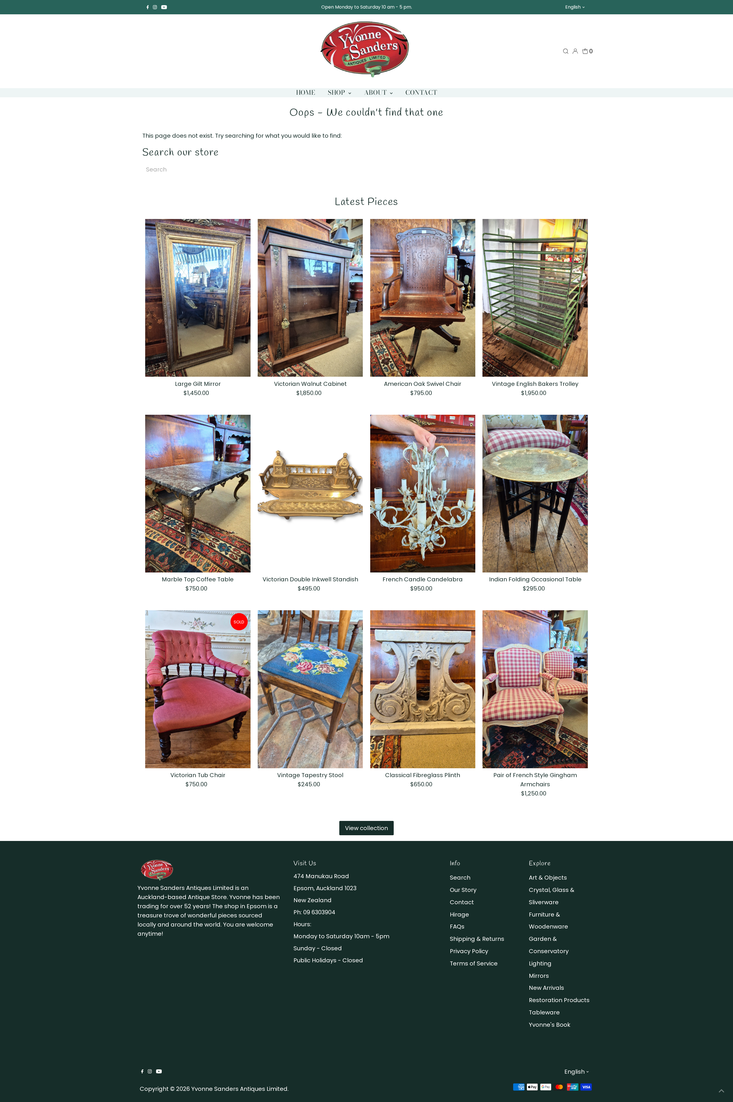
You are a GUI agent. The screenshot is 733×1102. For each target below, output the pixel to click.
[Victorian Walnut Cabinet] (310, 298)
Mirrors (539, 976)
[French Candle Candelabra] (423, 494)
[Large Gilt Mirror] (198, 298)
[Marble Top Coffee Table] (198, 494)
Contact (421, 92)
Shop (337, 92)
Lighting (540, 963)
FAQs (457, 927)
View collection (366, 828)
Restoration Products (559, 1000)
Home (305, 92)
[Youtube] (164, 7)
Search (460, 878)
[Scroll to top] (721, 1090)
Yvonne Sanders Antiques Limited (239, 1089)
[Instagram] (154, 7)
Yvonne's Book (549, 1025)
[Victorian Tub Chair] (198, 689)
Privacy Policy (469, 951)
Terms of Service (474, 963)
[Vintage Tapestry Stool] (310, 689)
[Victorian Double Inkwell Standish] (310, 494)
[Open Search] (565, 51)
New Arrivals (546, 988)
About (376, 92)
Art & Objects (548, 878)
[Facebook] (147, 7)
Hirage (459, 915)
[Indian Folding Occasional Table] (535, 494)
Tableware (544, 1012)
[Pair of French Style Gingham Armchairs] (535, 689)
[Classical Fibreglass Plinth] (423, 689)
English (573, 7)
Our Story (463, 890)
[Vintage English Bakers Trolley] (535, 298)
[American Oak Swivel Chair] (423, 298)
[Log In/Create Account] (575, 51)
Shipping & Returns (477, 939)
